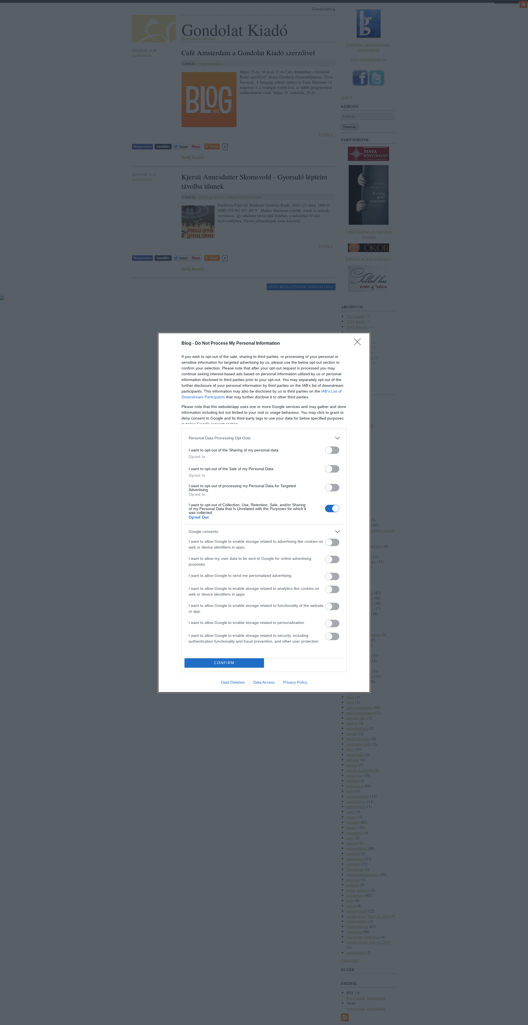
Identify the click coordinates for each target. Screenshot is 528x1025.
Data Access (264, 682)
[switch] (332, 450)
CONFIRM (224, 663)
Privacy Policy (295, 682)
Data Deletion (233, 682)
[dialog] (264, 512)
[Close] (359, 343)
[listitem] (264, 438)
